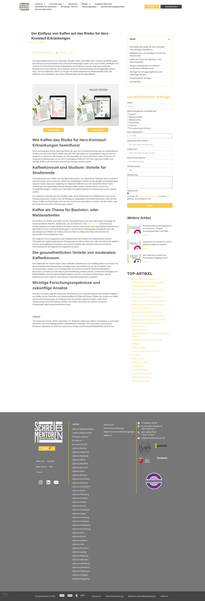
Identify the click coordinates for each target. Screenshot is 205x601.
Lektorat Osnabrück (81, 567)
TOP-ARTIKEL (135, 81)
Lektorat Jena (78, 532)
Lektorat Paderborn (81, 571)
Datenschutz (132, 191)
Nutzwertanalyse (138, 347)
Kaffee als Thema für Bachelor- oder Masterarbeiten (146, 60)
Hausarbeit (134, 122)
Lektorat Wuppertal (81, 579)
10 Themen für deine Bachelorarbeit (147, 282)
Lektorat (39, 4)
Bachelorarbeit (135, 117)
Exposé (132, 114)
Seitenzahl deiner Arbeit (137, 141)
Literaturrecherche (139, 329)
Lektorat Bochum (80, 467)
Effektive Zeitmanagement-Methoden (148, 304)
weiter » (146, 235)
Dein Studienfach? (135, 132)
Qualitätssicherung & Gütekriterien (147, 340)
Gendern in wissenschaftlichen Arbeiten (149, 301)
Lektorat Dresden (80, 483)
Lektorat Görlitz (79, 506)
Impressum (109, 424)
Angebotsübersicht (103, 4)
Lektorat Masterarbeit (82, 432)
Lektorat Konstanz (80, 548)
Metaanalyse (137, 366)
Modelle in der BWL (140, 362)
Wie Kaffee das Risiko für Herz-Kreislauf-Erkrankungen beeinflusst (147, 48)
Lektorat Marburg (80, 555)
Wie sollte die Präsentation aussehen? (148, 315)
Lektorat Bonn (78, 471)
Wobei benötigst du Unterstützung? (142, 111)
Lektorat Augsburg (80, 452)
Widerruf (108, 435)
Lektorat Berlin (78, 459)
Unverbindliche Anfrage (140, 78)
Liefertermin (132, 149)
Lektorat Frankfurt (80, 498)
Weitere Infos (132, 175)
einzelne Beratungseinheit (112, 6)
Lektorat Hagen (79, 513)
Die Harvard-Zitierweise (141, 373)
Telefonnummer (133, 166)
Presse (39, 472)
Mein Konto (41, 466)
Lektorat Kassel (79, 536)
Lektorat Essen (78, 490)
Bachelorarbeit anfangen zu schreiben (148, 319)
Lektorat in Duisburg (81, 529)
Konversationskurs (43, 9)
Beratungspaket (89, 6)
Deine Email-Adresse (136, 158)
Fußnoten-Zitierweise (140, 377)
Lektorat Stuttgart (80, 575)
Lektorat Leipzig (79, 552)
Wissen (85, 4)
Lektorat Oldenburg (81, 563)
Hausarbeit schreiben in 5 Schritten (147, 289)
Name (130, 103)
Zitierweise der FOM (140, 381)
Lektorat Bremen (79, 475)
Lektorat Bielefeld (80, 463)
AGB (168, 196)
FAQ (51, 466)
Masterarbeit (93, 223)
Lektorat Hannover (80, 521)
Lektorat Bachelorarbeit (82, 429)
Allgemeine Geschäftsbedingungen (119, 431)
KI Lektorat (77, 440)
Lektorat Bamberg (80, 456)
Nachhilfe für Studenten (46, 6)
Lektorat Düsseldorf (81, 486)
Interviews (135, 355)
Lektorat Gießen (79, 502)
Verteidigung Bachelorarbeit (144, 286)
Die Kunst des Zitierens (141, 308)
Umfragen (135, 343)
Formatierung (55, 4)
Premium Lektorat (80, 436)
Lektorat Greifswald (81, 509)
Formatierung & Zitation (140, 128)
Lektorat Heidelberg (81, 525)
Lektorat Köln (78, 544)
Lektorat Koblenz (79, 540)
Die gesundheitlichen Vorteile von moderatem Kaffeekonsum (145, 67)
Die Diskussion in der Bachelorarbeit (147, 297)
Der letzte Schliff (79, 444)
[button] (169, 39)
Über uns (40, 461)
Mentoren (72, 4)
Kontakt (50, 461)
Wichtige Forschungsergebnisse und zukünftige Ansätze (146, 73)
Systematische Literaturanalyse (145, 351)
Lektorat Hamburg (80, 517)
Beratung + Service (69, 6)
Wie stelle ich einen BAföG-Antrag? (146, 312)
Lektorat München (80, 559)
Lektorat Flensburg (80, 494)
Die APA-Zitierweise (140, 369)
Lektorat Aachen (79, 448)
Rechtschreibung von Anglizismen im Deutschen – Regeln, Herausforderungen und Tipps (157, 228)
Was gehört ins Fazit (140, 293)
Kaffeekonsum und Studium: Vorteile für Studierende (148, 54)
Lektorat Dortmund (81, 479)
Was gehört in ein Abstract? (143, 279)
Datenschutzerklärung (148, 196)
